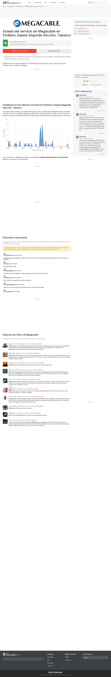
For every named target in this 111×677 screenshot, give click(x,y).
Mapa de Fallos (55, 51)
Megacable (19, 6)
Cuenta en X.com (82, 28)
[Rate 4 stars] (93, 81)
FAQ (45, 2)
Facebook (68, 660)
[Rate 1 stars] (84, 81)
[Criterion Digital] (55, 672)
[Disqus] (37, 272)
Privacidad (53, 2)
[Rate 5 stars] (96, 81)
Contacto (62, 2)
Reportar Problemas (20, 51)
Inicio (29, 2)
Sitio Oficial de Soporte (83, 33)
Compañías (37, 2)
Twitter (67, 657)
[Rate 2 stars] (87, 81)
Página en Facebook (83, 31)
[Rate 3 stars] (90, 81)
